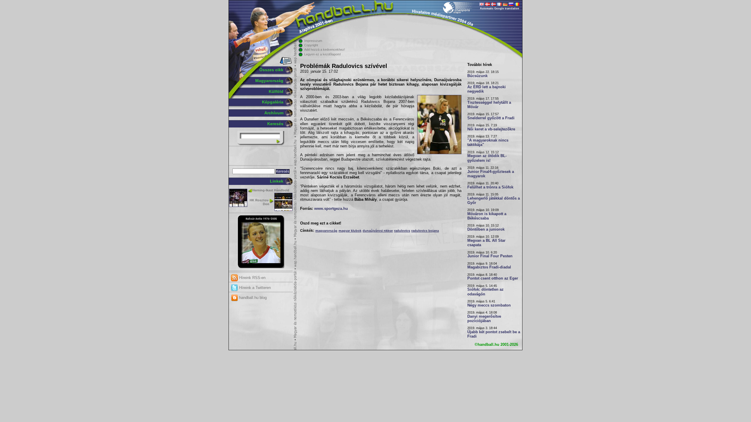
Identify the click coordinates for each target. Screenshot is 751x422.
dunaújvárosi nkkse (378, 230)
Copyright (311, 45)
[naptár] (285, 64)
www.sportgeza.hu (331, 209)
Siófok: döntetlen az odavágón (485, 291)
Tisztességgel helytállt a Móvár (489, 105)
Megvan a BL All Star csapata (486, 243)
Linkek (276, 181)
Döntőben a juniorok (486, 229)
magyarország (326, 230)
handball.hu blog (252, 297)
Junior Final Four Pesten (489, 256)
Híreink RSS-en (251, 277)
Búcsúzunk (477, 76)
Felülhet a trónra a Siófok (490, 187)
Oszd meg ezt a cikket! (320, 223)
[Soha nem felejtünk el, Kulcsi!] (261, 267)
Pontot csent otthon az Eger (492, 278)
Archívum (273, 112)
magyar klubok (350, 230)
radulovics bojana (425, 230)
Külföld (276, 91)
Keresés (275, 123)
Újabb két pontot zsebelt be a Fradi (493, 334)
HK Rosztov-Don (259, 202)
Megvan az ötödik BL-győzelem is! (487, 158)
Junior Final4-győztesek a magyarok (490, 174)
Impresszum (313, 40)
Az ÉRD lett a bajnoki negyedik (486, 89)
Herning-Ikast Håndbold (270, 190)
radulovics (402, 230)
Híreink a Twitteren (254, 287)
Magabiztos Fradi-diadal (489, 267)
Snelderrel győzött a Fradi (491, 118)
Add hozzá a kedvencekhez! (324, 49)
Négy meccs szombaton (489, 305)
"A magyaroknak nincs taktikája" (487, 142)
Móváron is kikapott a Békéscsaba (486, 216)
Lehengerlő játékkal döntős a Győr (493, 200)
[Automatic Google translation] (481, 5)
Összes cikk (271, 69)
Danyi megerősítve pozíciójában (484, 318)
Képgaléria (272, 102)
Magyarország (269, 80)
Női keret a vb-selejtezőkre (491, 129)
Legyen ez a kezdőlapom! (322, 54)
